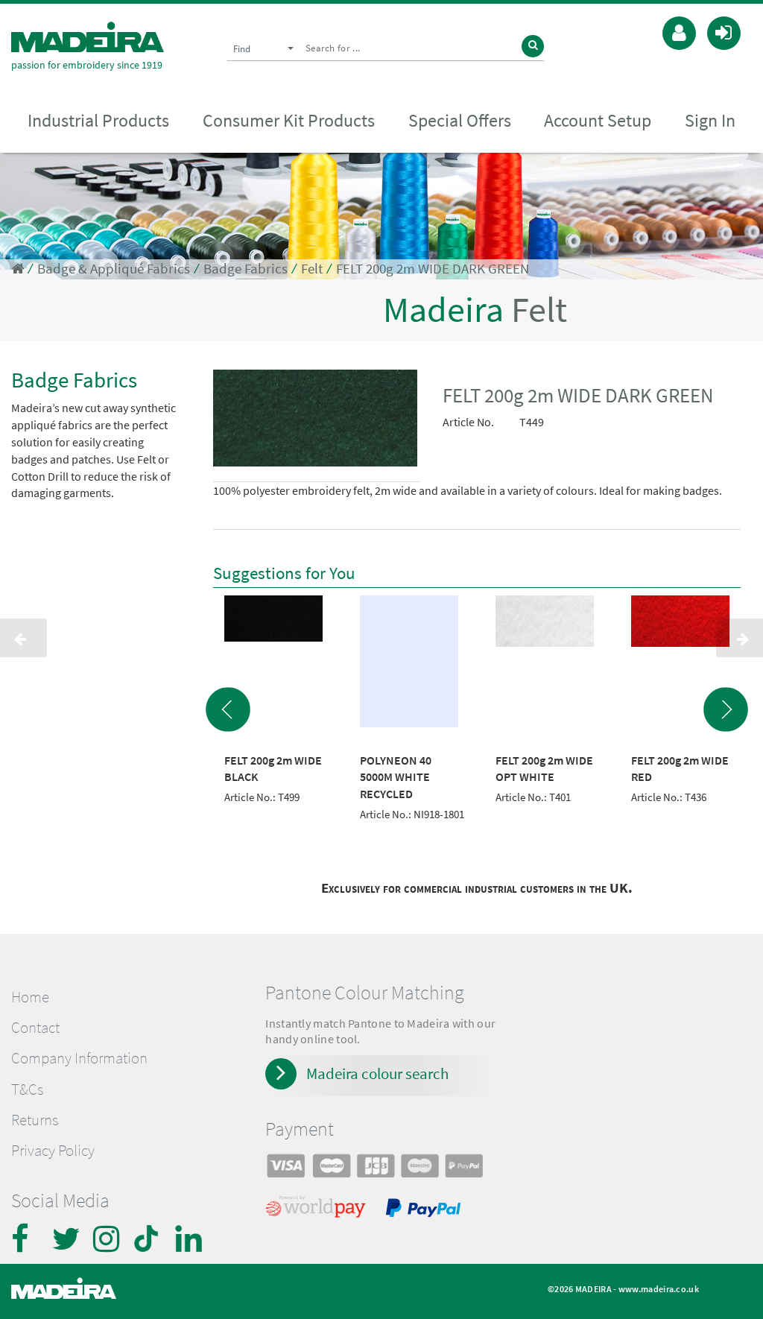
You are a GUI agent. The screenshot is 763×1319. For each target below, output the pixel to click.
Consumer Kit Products (289, 120)
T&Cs (27, 1089)
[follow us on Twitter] (67, 1238)
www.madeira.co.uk (658, 1288)
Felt (312, 268)
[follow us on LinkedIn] (190, 1238)
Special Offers (459, 120)
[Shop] (17, 268)
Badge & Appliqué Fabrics (113, 268)
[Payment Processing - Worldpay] (318, 1210)
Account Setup (597, 120)
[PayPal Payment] (425, 1210)
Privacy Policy (53, 1150)
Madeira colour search (377, 1073)
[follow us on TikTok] (149, 1238)
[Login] (724, 31)
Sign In (710, 120)
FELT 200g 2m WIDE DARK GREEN (432, 268)
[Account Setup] (679, 31)
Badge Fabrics (245, 268)
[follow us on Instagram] (108, 1238)
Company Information (79, 1058)
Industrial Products (98, 120)
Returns (34, 1120)
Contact (35, 1027)
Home (30, 997)
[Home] (87, 36)
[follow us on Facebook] (26, 1238)
